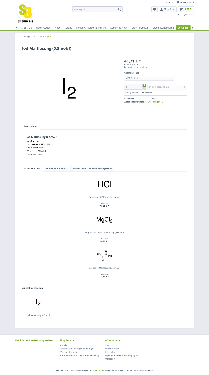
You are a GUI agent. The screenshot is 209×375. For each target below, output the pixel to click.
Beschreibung (31, 126)
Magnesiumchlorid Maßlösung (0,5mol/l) (104, 232)
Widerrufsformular (69, 352)
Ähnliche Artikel (32, 168)
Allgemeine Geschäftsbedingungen (121, 355)
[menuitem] (97, 9)
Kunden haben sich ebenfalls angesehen (92, 168)
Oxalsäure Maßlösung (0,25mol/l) (104, 268)
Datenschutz (110, 352)
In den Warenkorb (159, 86)
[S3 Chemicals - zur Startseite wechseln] (25, 12)
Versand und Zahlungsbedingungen (77, 348)
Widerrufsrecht (111, 348)
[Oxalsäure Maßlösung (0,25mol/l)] (104, 255)
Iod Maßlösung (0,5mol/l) (38, 315)
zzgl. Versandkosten (141, 67)
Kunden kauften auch (56, 168)
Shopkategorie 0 (155, 101)
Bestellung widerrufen (185, 14)
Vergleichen (132, 92)
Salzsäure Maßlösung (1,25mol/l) (104, 197)
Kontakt (63, 345)
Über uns (108, 345)
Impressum (109, 358)
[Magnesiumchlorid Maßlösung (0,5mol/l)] (104, 220)
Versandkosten (98, 370)
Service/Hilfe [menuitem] (185, 2)
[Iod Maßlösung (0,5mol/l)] (38, 302)
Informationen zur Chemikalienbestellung (80, 355)
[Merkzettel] (154, 9)
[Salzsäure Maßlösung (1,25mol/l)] (104, 184)
